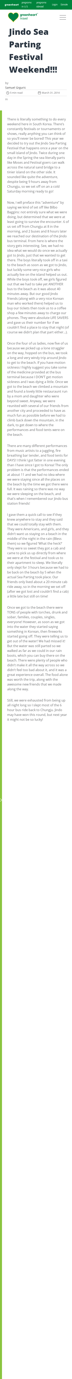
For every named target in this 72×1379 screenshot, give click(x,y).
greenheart (12, 4)
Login (55, 5)
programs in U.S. (26, 5)
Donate (64, 5)
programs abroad (41, 5)
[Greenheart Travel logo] (23, 17)
